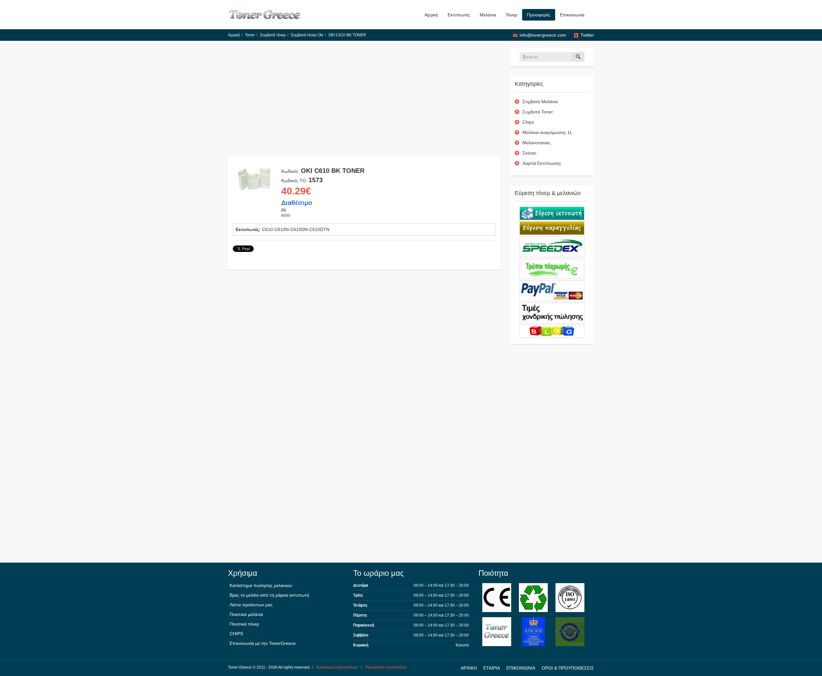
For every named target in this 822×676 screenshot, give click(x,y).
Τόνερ (511, 14)
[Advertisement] (364, 102)
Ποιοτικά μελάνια (246, 614)
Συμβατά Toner (537, 111)
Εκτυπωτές (459, 14)
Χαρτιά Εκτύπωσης (541, 163)
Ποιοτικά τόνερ (244, 624)
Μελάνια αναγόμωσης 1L (547, 132)
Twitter (587, 35)
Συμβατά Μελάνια (540, 101)
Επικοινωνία (572, 14)
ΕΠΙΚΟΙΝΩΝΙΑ (520, 668)
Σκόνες (529, 153)
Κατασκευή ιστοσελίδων (337, 667)
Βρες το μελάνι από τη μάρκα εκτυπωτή (269, 595)
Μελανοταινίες (536, 142)
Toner (250, 35)
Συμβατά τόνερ (273, 35)
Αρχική (431, 14)
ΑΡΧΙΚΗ (469, 668)
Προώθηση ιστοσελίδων (386, 667)
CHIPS (236, 633)
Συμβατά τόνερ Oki (307, 35)
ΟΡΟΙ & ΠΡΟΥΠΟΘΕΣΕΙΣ (568, 668)
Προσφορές (538, 14)
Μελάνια (488, 14)
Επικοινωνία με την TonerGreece (263, 643)
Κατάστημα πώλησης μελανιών (261, 585)
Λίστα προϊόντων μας (251, 604)
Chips (528, 122)
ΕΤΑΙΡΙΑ (491, 668)
